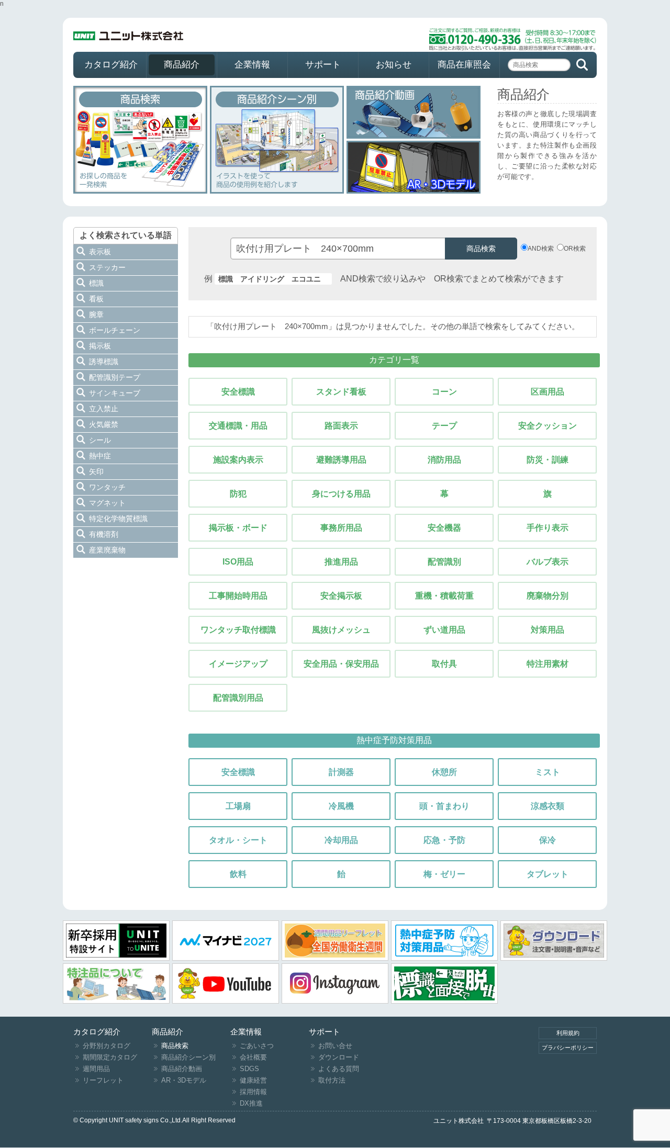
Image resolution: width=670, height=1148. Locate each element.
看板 (96, 299)
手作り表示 (547, 527)
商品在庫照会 (464, 65)
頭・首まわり (444, 806)
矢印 (96, 471)
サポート (323, 65)
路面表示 (341, 425)
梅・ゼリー (444, 874)
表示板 (100, 251)
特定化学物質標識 (118, 518)
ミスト (547, 772)
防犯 (238, 493)
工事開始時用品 (238, 595)
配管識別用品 (238, 697)
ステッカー (107, 267)
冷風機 (341, 806)
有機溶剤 (103, 534)
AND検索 (541, 248)
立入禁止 (103, 408)
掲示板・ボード (238, 527)
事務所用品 (341, 527)
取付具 (444, 663)
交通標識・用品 (238, 425)
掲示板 (100, 346)
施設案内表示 (238, 459)
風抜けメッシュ (341, 629)
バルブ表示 (547, 561)
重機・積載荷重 (444, 595)
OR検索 (575, 248)
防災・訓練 (547, 459)
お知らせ (393, 65)
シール (100, 440)
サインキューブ (114, 393)
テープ (444, 425)
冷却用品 (341, 840)
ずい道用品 (444, 629)
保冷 (547, 840)
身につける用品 (341, 493)
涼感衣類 (547, 806)
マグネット (107, 503)
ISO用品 (237, 561)
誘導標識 (103, 361)
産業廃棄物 (107, 550)
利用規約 (567, 1033)
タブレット (547, 874)
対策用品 (547, 629)
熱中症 (100, 456)
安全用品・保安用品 (341, 663)
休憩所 (444, 772)
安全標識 (238, 391)
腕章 (96, 314)
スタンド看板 (341, 391)
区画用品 (547, 391)
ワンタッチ (107, 487)
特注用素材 (547, 663)
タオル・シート (238, 840)
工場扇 (238, 806)
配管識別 (444, 561)
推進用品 (341, 561)
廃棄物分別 (547, 595)
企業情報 (252, 65)
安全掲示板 (341, 595)
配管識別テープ (114, 377)
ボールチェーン (114, 330)
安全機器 (444, 527)
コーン (444, 391)
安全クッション (547, 425)
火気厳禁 (103, 424)
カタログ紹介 (111, 65)
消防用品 (444, 459)
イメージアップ (238, 663)
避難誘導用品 (341, 459)
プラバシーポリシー (568, 1047)
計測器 (341, 772)
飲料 (238, 874)
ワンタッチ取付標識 (238, 629)
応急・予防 (444, 840)
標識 (96, 283)
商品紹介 (181, 65)
